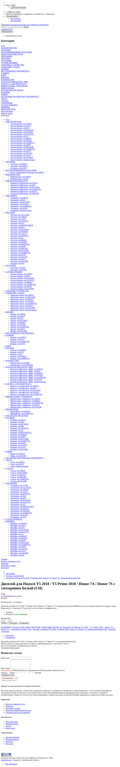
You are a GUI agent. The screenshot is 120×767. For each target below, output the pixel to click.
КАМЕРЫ (10, 335)
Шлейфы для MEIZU (18, 536)
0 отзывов (5, 596)
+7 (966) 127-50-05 (13, 12)
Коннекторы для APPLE (20, 363)
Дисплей (111, 629)
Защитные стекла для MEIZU (22, 299)
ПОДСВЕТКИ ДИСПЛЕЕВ (17, 416)
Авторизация (15, 21)
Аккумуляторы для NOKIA (21, 141)
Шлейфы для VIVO (18, 551)
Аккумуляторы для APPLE (21, 124)
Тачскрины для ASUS (19, 492)
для (72, 627)
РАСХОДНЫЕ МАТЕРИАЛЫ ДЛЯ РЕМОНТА (25, 458)
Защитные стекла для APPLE (22, 295)
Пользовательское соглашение (18, 713)
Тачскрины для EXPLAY (20, 494)
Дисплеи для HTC (17, 227)
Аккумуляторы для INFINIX (21, 132)
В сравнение (23, 623)
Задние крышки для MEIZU (21, 282)
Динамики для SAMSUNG (21, 206)
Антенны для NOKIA (19, 166)
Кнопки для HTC (17, 352)
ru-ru (13, 5)
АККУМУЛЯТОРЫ (13, 122)
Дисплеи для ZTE (17, 263)
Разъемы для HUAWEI (19, 424)
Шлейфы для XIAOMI (19, 553)
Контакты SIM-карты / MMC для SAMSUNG (28, 378)
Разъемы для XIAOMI (19, 449)
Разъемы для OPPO (18, 437)
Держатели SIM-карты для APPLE (24, 183)
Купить (4, 623)
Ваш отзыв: (5, 668)
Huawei (77, 627)
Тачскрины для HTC (18, 498)
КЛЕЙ (8, 346)
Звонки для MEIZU (18, 323)
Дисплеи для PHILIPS (19, 249)
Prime (96, 627)
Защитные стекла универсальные (23, 310)
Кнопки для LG (16, 354)
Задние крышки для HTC (20, 276)
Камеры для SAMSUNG (20, 342)
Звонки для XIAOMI (18, 331)
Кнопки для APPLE (18, 350)
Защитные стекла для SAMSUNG (23, 304)
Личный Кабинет (13, 737)
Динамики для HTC (18, 200)
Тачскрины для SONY (19, 515)
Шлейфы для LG (17, 534)
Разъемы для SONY (18, 443)
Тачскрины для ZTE (18, 517)
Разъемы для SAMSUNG (20, 441)
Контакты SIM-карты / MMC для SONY (26, 380)
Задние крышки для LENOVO (22, 280)
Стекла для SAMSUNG (19, 479)
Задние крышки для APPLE (21, 274)
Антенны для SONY (18, 168)
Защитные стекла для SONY (21, 306)
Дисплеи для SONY (18, 255)
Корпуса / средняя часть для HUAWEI (25, 390)
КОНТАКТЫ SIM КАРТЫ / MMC (19, 367)
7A (112, 627)
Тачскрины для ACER (19, 485)
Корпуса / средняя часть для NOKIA (24, 392)
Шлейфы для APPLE (18, 523)
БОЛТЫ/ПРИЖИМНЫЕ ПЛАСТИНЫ (21, 170)
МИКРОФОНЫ (12, 409)
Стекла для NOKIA (18, 475)
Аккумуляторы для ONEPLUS (22, 143)
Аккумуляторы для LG (19, 136)
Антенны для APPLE (18, 164)
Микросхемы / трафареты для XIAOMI (25, 407)
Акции (8, 726)
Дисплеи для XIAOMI (19, 261)
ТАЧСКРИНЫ (11, 483)
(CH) (30, 629)
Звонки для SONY (17, 329)
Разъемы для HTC (17, 422)
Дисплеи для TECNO (18, 257)
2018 (86, 627)
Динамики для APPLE (19, 198)
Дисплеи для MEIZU (18, 240)
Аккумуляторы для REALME (22, 147)
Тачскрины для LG (17, 504)
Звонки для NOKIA (18, 325)
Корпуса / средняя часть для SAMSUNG (26, 394)
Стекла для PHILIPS (18, 477)
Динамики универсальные (21, 210)
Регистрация (15, 19)
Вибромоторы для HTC (19, 179)
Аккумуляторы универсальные (22, 160)
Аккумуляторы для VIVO (20, 156)
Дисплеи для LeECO (18, 234)
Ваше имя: (5, 658)
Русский (22, 8)
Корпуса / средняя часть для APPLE (24, 386)
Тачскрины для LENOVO (20, 502)
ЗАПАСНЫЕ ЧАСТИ (50, 627)
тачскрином (16, 629)
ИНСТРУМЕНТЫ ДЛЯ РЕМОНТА (20, 333)
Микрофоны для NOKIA (20, 411)
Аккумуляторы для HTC (20, 128)
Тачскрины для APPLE (19, 490)
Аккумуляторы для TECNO (21, 153)
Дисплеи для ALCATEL (20, 215)
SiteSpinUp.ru (6, 760)
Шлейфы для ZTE (17, 555)
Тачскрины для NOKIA (19, 509)
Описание (10, 635)
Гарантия (9, 706)
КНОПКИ (10, 348)
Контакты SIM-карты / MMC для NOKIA (26, 375)
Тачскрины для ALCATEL (20, 488)
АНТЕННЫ (10, 162)
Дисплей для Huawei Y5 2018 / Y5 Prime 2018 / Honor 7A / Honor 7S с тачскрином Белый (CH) (43, 578)
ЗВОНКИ (9, 312)
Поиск (26, 27)
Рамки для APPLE (17, 454)
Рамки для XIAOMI (18, 456)
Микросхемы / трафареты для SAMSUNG (27, 403)
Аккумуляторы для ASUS (20, 126)
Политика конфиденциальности (18, 710)
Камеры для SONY (18, 344)
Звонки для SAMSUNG (19, 327)
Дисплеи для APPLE (18, 217)
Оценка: (4, 673)
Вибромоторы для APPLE (20, 177)
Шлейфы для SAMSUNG (20, 545)
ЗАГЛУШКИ (11, 265)
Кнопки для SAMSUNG (20, 359)
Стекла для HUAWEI (18, 473)
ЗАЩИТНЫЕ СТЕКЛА (15, 293)
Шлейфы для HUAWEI (19, 530)
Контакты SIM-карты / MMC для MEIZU (26, 373)
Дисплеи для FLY (17, 223)
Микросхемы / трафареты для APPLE (25, 399)
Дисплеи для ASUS (18, 219)
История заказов (12, 739)
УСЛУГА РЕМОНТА (14, 519)
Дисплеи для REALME (19, 251)
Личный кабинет (12, 16)
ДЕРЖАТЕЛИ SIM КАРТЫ (17, 181)
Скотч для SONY (17, 464)
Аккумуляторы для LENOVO (22, 134)
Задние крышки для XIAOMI (22, 289)
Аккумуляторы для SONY (20, 151)
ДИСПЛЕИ (10, 213)
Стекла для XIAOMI (18, 481)
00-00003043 (6, 627)
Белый (24, 629)
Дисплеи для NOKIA (18, 242)
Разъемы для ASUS (18, 420)
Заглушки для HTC (18, 268)
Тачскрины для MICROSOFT (22, 507)
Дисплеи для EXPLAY (19, 221)
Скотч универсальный (19, 466)
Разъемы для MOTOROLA (21, 433)
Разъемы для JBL (17, 426)
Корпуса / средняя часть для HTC (23, 388)
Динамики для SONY (19, 208)
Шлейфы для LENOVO (19, 532)
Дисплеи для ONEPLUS (20, 244)
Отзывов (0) (10, 638)
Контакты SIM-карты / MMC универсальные (28, 382)
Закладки (9, 742)
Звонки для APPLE (18, 314)
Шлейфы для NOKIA (18, 538)
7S (8, 629)
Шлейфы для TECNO (19, 549)
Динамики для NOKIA (19, 204)
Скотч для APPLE (17, 462)
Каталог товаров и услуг (15, 704)
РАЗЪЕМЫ (10, 418)
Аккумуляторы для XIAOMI (21, 158)
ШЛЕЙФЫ (10, 521)
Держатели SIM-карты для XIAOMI (24, 194)
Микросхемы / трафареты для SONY (25, 405)
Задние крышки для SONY (21, 287)
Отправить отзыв (8, 675)
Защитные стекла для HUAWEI (22, 297)
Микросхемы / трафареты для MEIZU (25, 401)
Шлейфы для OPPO (18, 540)
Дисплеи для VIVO (18, 259)
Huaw (7, 631)
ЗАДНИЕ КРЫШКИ (14, 272)
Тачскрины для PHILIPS (20, 511)
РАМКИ (9, 452)
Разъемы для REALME (19, 439)
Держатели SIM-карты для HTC (23, 185)
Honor (107, 627)
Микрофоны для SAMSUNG (21, 414)
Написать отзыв (15, 596)
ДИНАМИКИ (11, 196)
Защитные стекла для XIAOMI (22, 308)
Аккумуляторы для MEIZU (21, 139)
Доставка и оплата (13, 708)
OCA (8, 120)
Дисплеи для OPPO (18, 246)
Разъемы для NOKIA (18, 435)
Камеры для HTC (17, 339)
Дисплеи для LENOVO (19, 236)
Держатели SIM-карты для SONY (23, 191)
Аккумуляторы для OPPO (20, 145)
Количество (5, 618)
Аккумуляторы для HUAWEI (22, 130)
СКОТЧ (9, 460)
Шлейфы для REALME (19, 543)
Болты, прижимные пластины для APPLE (27, 172)
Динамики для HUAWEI (20, 202)
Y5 (82, 627)
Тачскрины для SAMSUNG (21, 513)
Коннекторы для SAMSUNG (21, 365)
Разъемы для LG (16, 430)
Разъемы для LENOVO (19, 428)
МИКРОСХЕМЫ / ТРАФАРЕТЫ (19, 397)
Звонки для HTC (17, 318)
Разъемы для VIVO (18, 447)
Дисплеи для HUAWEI (19, 230)
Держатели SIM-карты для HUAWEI (24, 187)
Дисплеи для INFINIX (19, 232)
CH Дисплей (65, 627)
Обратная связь (12, 722)
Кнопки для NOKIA (18, 356)
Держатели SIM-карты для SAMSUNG (25, 189)
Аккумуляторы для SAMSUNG (22, 149)
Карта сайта (10, 728)
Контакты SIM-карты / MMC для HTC (25, 371)
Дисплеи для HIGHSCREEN (21, 225)
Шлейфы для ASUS (18, 526)
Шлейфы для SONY (18, 547)
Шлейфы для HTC (17, 528)
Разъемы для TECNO (18, 445)
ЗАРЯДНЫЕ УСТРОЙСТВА (17, 291)
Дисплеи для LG (17, 238)
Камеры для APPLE (18, 337)
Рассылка (9, 744)
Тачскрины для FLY (18, 496)
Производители (12, 724)
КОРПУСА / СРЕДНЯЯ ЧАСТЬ (18, 384)
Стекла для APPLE (17, 471)
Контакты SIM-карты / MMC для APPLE (26, 369)
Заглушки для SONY (18, 270)
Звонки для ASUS (17, 316)
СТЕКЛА (9, 469)
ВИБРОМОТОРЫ (13, 175)
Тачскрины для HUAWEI (20, 500)
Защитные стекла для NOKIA (22, 301)
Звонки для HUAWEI (18, 320)
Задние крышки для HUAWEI (22, 278)
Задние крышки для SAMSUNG (23, 285)
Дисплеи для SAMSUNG (20, 253)
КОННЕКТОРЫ (12, 361)
